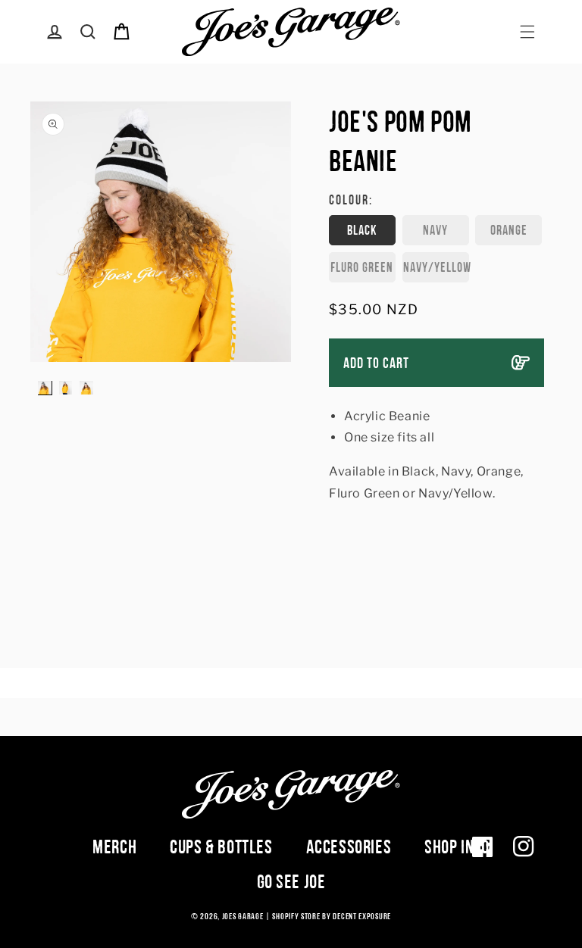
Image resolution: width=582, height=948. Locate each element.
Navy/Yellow (436, 267)
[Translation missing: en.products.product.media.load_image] (45, 387)
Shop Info (456, 846)
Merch (114, 846)
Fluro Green (361, 267)
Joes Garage (243, 916)
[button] (527, 31)
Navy (435, 230)
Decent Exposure (362, 916)
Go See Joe (291, 881)
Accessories (349, 846)
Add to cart (376, 362)
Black (362, 230)
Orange (508, 230)
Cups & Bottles (221, 846)
